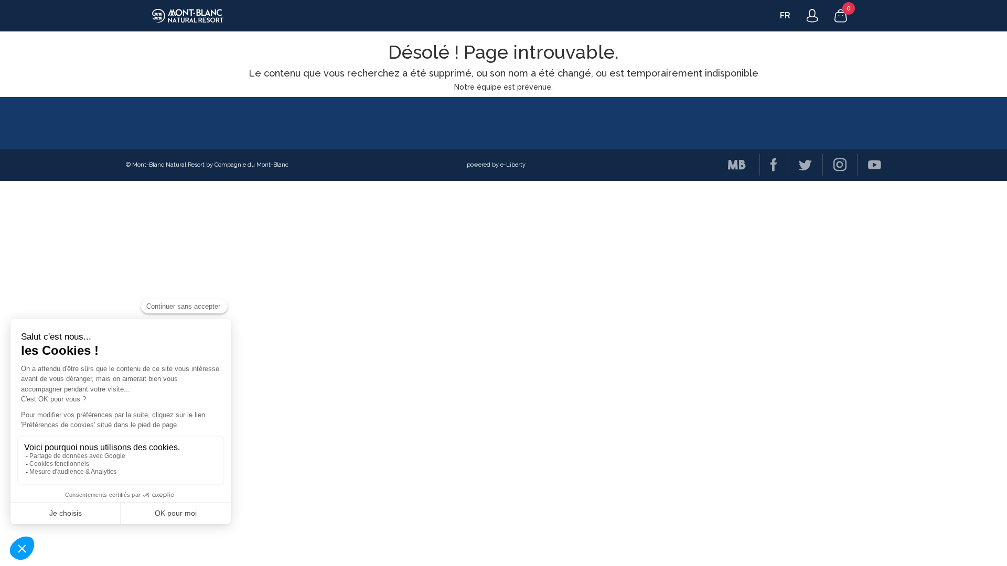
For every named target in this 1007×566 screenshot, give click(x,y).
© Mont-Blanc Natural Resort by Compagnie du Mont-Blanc (207, 164)
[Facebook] (768, 165)
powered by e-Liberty (496, 164)
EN (785, 15)
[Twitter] (800, 165)
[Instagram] (834, 165)
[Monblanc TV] (731, 165)
